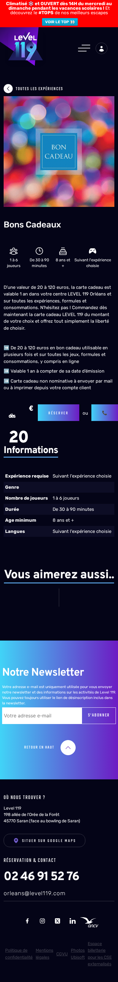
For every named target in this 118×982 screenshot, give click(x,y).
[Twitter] (57, 920)
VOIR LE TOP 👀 (60, 22)
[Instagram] (42, 920)
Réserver (58, 413)
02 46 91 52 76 (41, 877)
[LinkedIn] (73, 920)
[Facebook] (27, 920)
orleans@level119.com (35, 893)
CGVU (62, 954)
